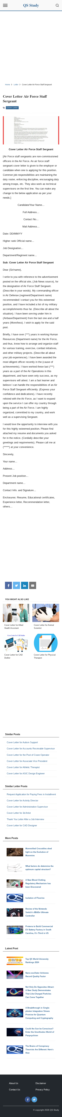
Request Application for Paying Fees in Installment (31, 794)
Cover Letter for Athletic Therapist (23, 767)
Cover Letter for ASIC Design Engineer (26, 773)
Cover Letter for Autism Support (22, 742)
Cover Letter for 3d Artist (19, 813)
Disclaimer (41, 1083)
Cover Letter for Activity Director (22, 800)
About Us (13, 1083)
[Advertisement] (31, 47)
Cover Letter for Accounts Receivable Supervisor (31, 748)
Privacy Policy (43, 1089)
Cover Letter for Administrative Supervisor (27, 806)
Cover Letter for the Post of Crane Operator (28, 755)
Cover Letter (12, 107)
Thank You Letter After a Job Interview (25, 819)
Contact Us (14, 1089)
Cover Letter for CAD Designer (22, 825)
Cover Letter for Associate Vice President (27, 761)
